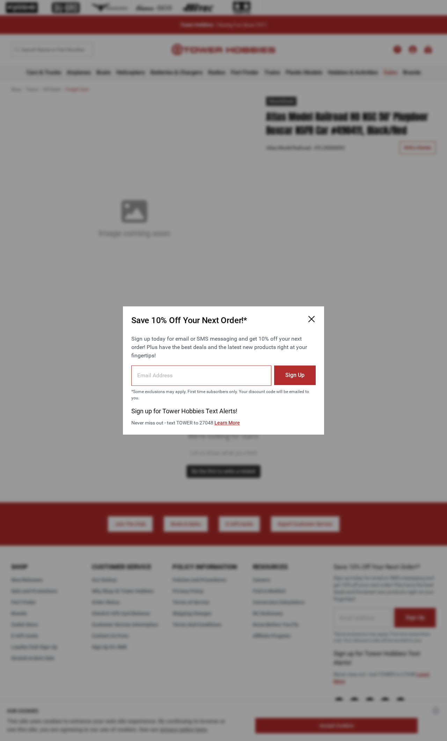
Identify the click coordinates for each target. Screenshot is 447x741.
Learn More (227, 423)
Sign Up (295, 375)
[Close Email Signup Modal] (311, 319)
